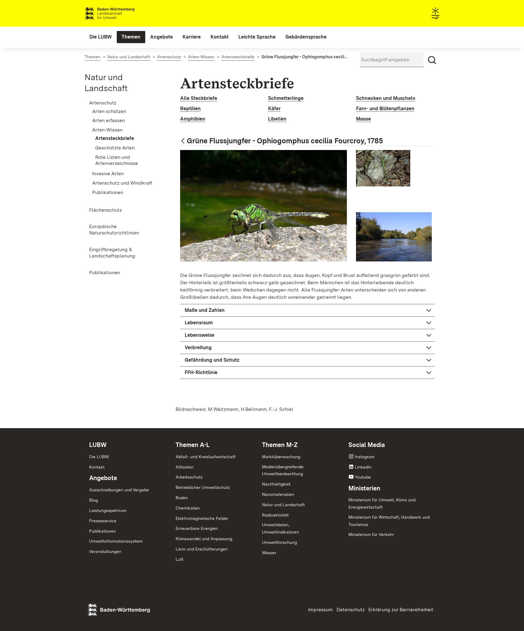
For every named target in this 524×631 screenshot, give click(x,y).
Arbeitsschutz (189, 477)
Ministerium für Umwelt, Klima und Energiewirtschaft (381, 503)
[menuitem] (101, 37)
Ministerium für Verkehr (371, 534)
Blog (93, 500)
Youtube (363, 477)
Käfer (274, 108)
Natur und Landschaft (283, 504)
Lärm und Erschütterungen (202, 549)
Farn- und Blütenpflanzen (385, 108)
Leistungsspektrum (107, 510)
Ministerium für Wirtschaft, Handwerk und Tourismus (389, 521)
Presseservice (102, 520)
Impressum (320, 609)
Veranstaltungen (105, 551)
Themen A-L (193, 445)
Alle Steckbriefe (198, 98)
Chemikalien (188, 508)
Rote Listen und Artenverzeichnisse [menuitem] (116, 160)
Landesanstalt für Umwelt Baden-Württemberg (120, 13)
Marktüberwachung (281, 456)
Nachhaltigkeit (276, 484)
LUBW (98, 445)
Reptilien (190, 108)
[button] (307, 310)
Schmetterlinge (286, 98)
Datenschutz (351, 609)
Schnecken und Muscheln (385, 98)
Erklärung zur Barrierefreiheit (400, 609)
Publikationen (102, 531)
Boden (182, 497)
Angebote (103, 478)
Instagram (365, 456)
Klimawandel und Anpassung (204, 538)
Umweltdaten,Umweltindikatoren (280, 528)
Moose (363, 119)
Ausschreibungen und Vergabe (119, 489)
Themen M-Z (280, 445)
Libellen (277, 119)
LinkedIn (363, 467)
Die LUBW (99, 456)
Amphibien (192, 119)
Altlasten (184, 467)
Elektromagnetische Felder (202, 518)
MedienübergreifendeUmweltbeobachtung (283, 470)
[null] (183, 141)
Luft (179, 559)
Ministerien (364, 488)
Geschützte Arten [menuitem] (115, 148)
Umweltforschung (279, 542)
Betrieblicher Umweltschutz (203, 487)
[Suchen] (432, 60)
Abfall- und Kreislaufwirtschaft (206, 456)
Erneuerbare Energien (197, 528)
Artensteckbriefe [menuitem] (114, 138)
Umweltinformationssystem (116, 541)
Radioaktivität (275, 515)
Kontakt (97, 467)
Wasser (269, 552)
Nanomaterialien (278, 494)
